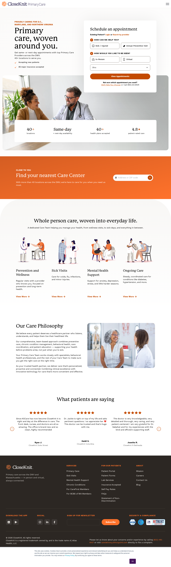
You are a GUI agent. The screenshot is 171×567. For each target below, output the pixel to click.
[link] (23, 4)
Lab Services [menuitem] (107, 480)
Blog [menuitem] (138, 485)
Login (107, 35)
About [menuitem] (139, 466)
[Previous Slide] (12, 429)
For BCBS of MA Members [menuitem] (78, 494)
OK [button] (133, 561)
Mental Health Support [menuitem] (77, 480)
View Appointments (120, 76)
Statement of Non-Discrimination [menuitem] (110, 499)
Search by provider (121, 35)
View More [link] (21, 296)
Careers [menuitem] (140, 475)
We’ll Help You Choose (111, 85)
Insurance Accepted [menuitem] (111, 485)
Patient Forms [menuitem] (108, 475)
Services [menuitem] (71, 466)
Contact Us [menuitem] (141, 480)
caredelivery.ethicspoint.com (114, 542)
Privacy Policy (69, 555)
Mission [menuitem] (139, 471)
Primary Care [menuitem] (72, 471)
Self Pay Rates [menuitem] (108, 489)
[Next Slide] (159, 429)
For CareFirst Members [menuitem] (77, 489)
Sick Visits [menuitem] (71, 475)
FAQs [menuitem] (103, 494)
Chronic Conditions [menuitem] (75, 485)
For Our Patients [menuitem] (111, 466)
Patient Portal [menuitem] (108, 471)
